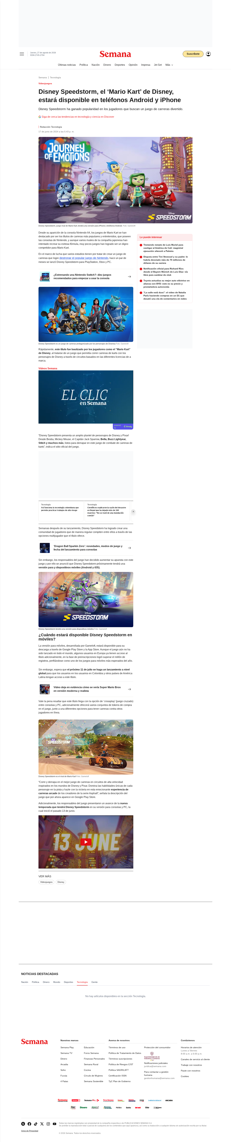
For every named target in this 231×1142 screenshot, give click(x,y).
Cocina (87, 1070)
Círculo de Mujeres (93, 1075)
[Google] (23, 1124)
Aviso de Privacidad (33, 1131)
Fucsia (63, 1075)
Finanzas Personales (94, 1058)
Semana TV (66, 1053)
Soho (63, 1070)
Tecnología (55, 77)
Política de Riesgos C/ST (121, 1064)
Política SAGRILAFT (119, 1070)
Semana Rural (91, 1064)
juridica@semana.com (155, 1066)
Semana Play (67, 1047)
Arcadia (64, 1064)
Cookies (185, 1076)
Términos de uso (117, 1047)
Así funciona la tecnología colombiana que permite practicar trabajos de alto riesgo (60, 509)
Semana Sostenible (93, 1081)
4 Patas (64, 1081)
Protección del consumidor (157, 1047)
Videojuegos (46, 882)
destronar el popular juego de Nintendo (83, 258)
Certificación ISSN (117, 1075)
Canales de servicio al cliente (195, 1059)
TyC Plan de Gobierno (120, 1081)
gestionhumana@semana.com (159, 1078)
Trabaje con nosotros (191, 1065)
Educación (89, 1047)
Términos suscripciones (120, 1058)
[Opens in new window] (29, 1124)
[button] (85, 841)
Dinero (63, 1058)
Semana (42, 77)
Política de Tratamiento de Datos (125, 1053)
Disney (61, 882)
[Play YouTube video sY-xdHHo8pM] (85, 842)
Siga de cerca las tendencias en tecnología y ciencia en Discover (78, 116)
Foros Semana (91, 1053)
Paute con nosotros (190, 1070)
